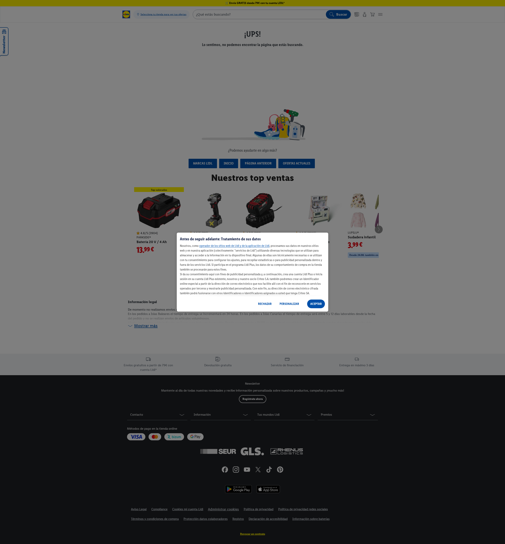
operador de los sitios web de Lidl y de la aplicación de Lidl (234, 246)
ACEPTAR (316, 304)
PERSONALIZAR (289, 304)
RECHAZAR (265, 304)
